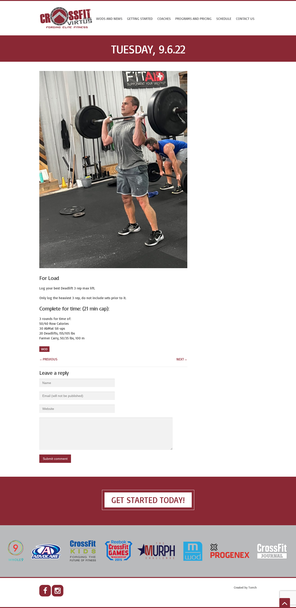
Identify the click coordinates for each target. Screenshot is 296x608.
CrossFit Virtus (66, 18)
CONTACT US (245, 18)
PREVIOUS (48, 359)
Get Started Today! (148, 500)
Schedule (223, 18)
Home (87, 18)
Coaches (164, 18)
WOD (44, 349)
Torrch (252, 587)
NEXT (181, 359)
